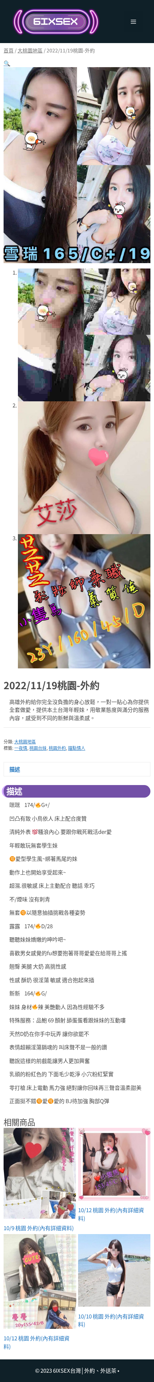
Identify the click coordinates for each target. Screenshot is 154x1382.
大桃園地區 (30, 50)
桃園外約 (57, 748)
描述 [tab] (14, 769)
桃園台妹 (38, 748)
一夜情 (20, 748)
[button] (7, 63)
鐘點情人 (76, 748)
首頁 (9, 50)
